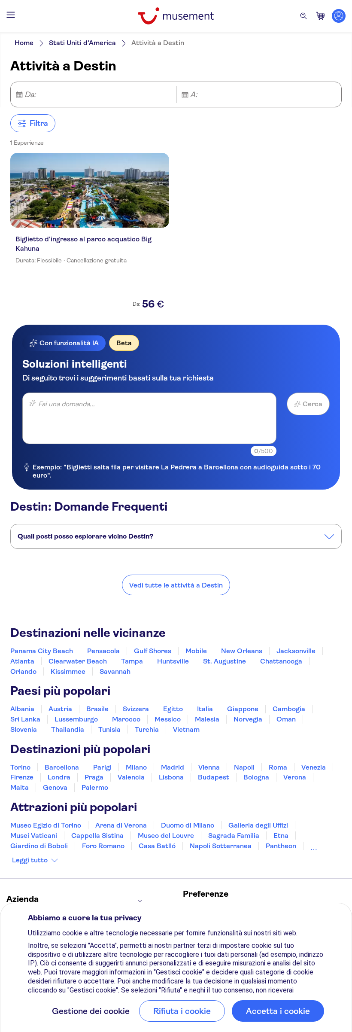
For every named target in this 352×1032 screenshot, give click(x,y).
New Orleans (241, 651)
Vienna (209, 767)
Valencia (131, 777)
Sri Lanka (25, 719)
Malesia (207, 719)
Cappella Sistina (97, 835)
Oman (286, 719)
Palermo (95, 787)
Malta (19, 787)
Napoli (244, 767)
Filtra (39, 123)
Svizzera (136, 709)
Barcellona (62, 767)
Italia (205, 709)
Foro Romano (103, 846)
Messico (168, 719)
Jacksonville (296, 651)
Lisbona (171, 777)
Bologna (256, 777)
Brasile (97, 709)
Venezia (313, 767)
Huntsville (173, 661)
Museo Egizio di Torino (45, 825)
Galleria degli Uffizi (258, 825)
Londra (59, 777)
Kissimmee (68, 671)
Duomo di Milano (187, 825)
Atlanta (22, 661)
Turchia (147, 729)
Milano (136, 767)
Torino (20, 767)
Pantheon (281, 846)
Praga (94, 777)
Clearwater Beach (78, 661)
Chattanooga (281, 661)
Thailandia (67, 729)
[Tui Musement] (176, 15)
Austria (60, 709)
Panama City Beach (41, 651)
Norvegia (248, 719)
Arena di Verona (121, 825)
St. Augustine (224, 661)
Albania (22, 709)
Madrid (172, 767)
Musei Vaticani (33, 835)
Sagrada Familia (233, 835)
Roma (278, 767)
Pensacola (103, 651)
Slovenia (23, 729)
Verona (294, 777)
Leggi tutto (30, 860)
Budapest (213, 777)
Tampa (132, 661)
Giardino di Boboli (39, 846)
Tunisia (109, 729)
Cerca (312, 404)
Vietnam (186, 729)
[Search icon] (303, 15)
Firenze (21, 777)
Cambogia (289, 709)
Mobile (196, 651)
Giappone (242, 709)
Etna (280, 835)
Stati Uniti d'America (82, 43)
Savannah (115, 671)
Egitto (173, 709)
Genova (55, 787)
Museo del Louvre (166, 835)
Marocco (126, 719)
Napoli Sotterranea (221, 846)
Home (24, 43)
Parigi (102, 767)
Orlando (23, 671)
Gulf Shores (152, 651)
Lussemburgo (76, 719)
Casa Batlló (157, 846)
